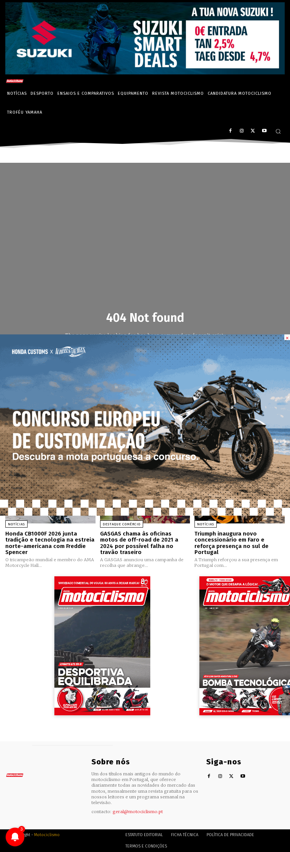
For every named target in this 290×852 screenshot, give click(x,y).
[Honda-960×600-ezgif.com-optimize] (145, 514)
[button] (278, 131)
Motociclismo (47, 834)
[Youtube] (264, 131)
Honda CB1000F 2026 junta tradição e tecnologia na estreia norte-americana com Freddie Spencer (49, 543)
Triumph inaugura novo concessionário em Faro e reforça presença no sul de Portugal (231, 543)
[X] (252, 131)
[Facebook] (230, 131)
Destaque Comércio (121, 524)
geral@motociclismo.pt (138, 811)
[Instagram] (241, 131)
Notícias (16, 524)
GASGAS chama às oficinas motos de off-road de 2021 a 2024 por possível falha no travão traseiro (139, 543)
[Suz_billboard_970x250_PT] (145, 72)
